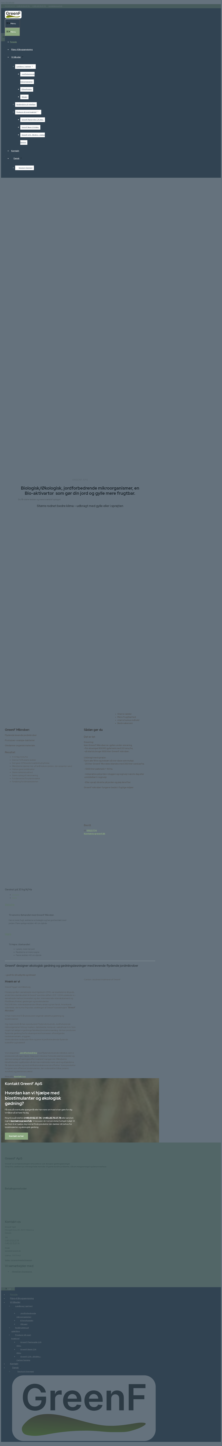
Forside (13, 42)
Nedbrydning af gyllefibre (25, 104)
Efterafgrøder (27, 89)
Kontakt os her (16, 1136)
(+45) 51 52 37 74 (32, 1118)
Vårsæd (24, 97)
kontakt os (20, 1076)
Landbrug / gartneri (23, 67)
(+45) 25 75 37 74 (52, 1118)
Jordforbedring (28, 1053)
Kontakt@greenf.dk (94, 833)
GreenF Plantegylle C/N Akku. (33, 120)
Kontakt (15, 150)
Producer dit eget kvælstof (26, 112)
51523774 (92, 830)
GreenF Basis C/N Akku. (30, 127)
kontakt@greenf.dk (21, 1121)
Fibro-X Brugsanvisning (22, 49)
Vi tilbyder (16, 57)
